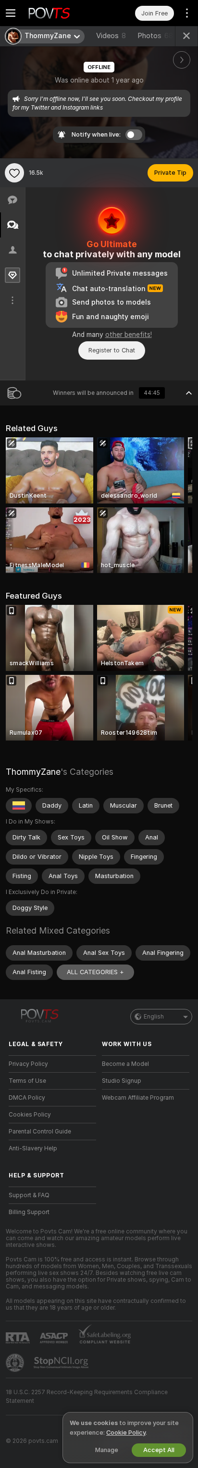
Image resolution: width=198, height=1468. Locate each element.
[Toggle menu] (10, 13)
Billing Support (29, 1212)
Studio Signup (121, 1080)
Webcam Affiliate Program (138, 1097)
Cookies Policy (30, 1114)
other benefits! (128, 334)
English (154, 1016)
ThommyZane (33, 772)
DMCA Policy (27, 1097)
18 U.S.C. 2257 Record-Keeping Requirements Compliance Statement (87, 1396)
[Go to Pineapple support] (16, 1363)
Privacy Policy (28, 1064)
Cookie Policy (126, 1432)
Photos (155, 35)
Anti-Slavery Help (33, 1148)
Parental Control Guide (40, 1131)
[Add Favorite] (14, 172)
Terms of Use (27, 1080)
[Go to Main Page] (60, 13)
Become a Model (125, 1064)
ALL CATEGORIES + (95, 972)
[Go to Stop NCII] (62, 1363)
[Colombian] (19, 805)
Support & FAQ (29, 1195)
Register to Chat (111, 350)
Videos (111, 35)
